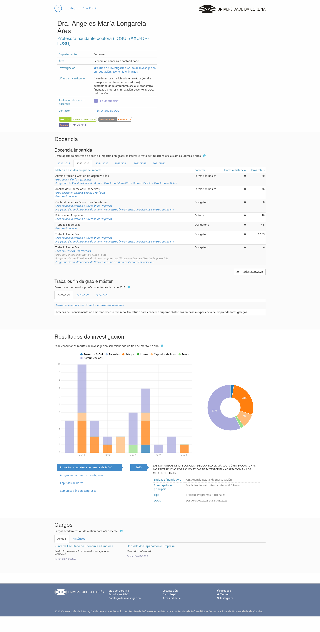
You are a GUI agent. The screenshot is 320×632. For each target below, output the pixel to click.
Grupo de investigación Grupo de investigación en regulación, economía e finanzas (125, 69)
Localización (170, 590)
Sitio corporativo (119, 590)
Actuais (61, 538)
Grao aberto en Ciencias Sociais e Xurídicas (80, 192)
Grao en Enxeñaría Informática (73, 179)
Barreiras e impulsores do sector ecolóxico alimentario (90, 305)
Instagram (226, 598)
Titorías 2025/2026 (251, 271)
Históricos (79, 538)
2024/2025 (102, 163)
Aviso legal (169, 594)
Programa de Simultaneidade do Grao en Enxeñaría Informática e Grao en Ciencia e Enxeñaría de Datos (116, 183)
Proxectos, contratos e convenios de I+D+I (86, 467)
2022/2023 (140, 163)
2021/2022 (159, 163)
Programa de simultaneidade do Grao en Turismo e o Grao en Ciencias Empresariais (104, 262)
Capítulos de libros (71, 483)
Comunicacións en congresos (78, 490)
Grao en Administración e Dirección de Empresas (83, 206)
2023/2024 (121, 163)
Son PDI (89, 8)
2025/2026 (82, 163)
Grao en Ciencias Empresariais (73, 251)
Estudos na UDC (119, 594)
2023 (139, 467)
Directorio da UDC (107, 110)
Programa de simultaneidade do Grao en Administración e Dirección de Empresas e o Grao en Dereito (114, 209)
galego (73, 8)
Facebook (225, 590)
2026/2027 (63, 163)
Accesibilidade (172, 598)
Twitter (224, 594)
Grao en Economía (66, 196)
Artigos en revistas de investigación (82, 475)
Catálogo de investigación (125, 598)
